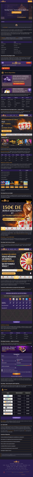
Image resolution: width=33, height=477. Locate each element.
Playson (21, 469)
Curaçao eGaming (21, 472)
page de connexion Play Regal (23, 343)
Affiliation (17, 466)
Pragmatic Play (9, 469)
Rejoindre (30, 1)
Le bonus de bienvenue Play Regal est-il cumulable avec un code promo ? (12, 437)
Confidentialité (8, 466)
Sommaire (2, 21)
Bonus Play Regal (12, 463)
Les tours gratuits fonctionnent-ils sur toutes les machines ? (10, 441)
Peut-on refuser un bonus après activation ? (8, 443)
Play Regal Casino (23, 474)
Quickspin (18, 469)
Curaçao (17, 37)
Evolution (12, 469)
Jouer (3, 187)
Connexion (21, 463)
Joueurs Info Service (11, 430)
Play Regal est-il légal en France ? (6, 450)
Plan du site (25, 466)
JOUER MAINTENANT (16, 12)
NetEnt (6, 469)
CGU (14, 466)
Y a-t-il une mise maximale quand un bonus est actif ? (9, 448)
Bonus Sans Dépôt (17, 463)
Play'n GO (15, 469)
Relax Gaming (26, 469)
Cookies (12, 466)
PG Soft (23, 469)
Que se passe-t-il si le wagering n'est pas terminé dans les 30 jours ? (11, 439)
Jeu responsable (21, 466)
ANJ (2, 38)
